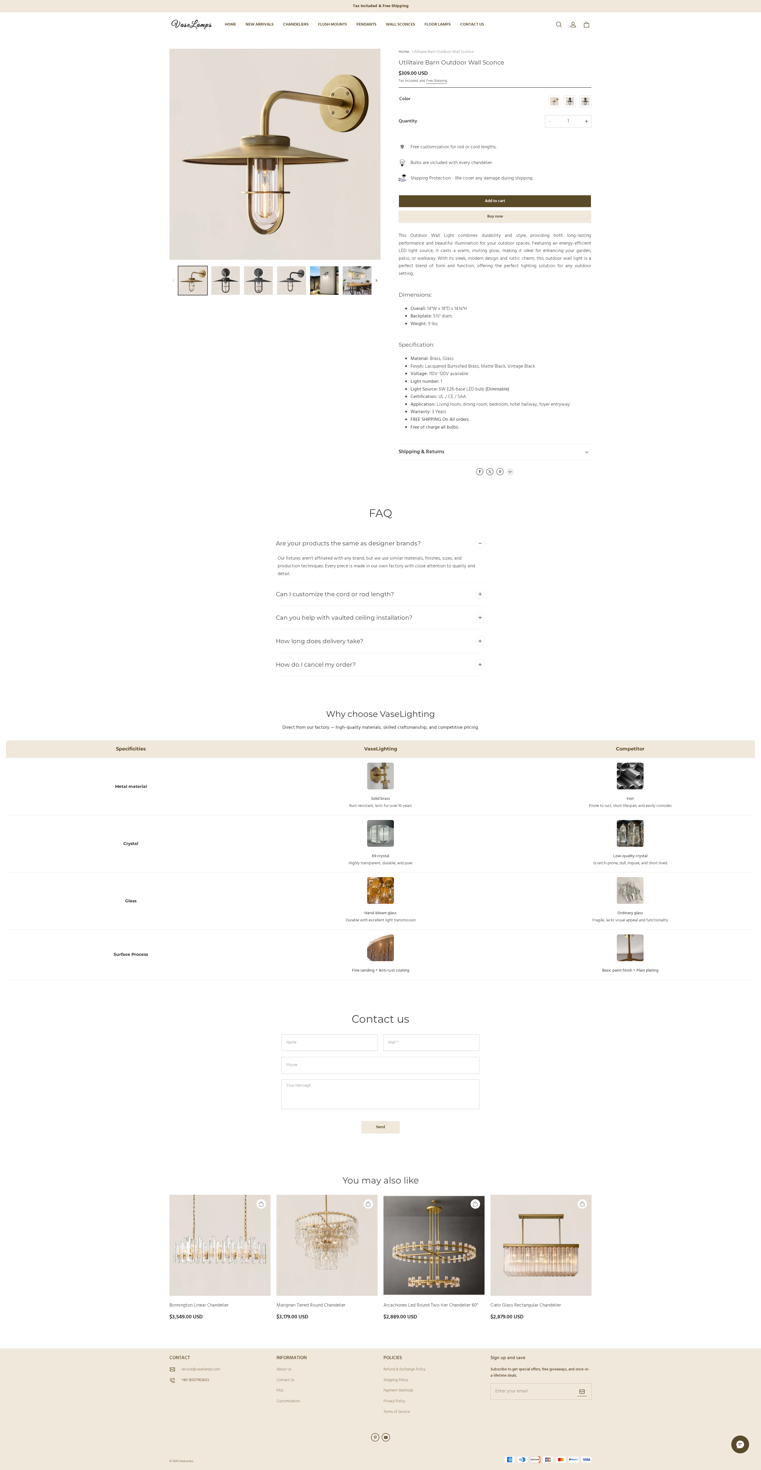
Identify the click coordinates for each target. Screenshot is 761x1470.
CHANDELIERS (296, 24)
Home (404, 51)
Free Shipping (436, 81)
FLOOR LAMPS (437, 24)
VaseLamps (186, 1461)
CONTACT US (472, 24)
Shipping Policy (395, 1380)
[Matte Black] (570, 101)
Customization (288, 1401)
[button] (559, 25)
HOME (230, 24)
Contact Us (285, 1380)
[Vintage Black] (585, 101)
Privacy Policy (394, 1401)
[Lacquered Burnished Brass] (554, 101)
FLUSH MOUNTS (332, 24)
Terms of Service (396, 1412)
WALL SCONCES (400, 24)
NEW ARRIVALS (259, 24)
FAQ (279, 1390)
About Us (283, 1369)
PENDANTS (366, 24)
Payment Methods (398, 1390)
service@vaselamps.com (200, 1370)
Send (380, 1127)
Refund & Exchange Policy (404, 1369)
